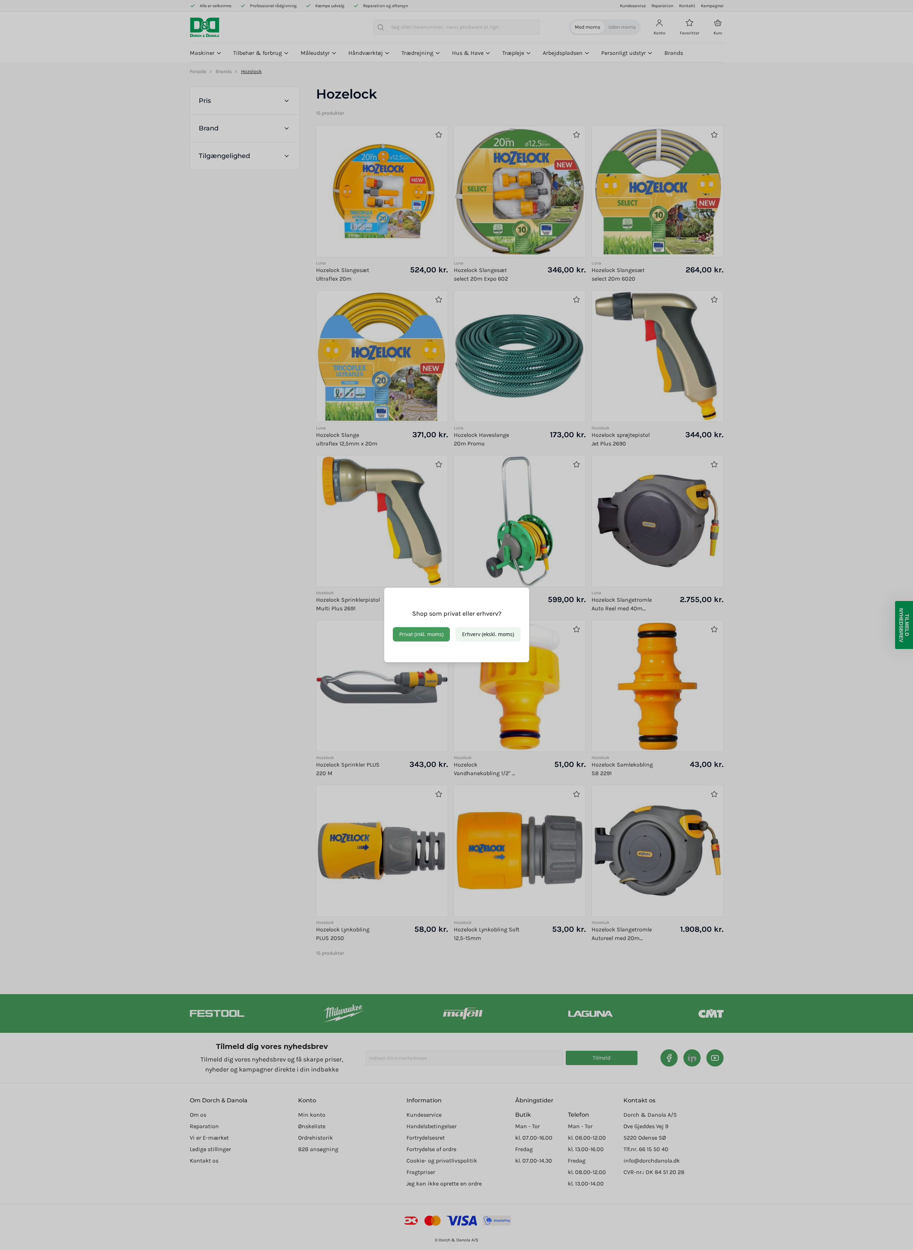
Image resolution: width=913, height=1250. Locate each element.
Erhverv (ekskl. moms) (488, 634)
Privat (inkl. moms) (421, 634)
